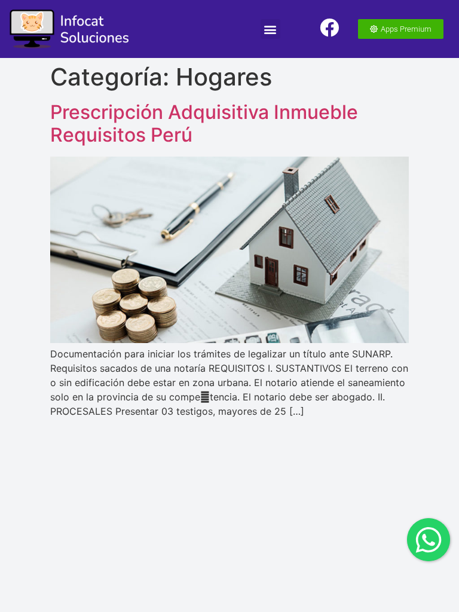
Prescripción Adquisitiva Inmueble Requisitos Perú (204, 123)
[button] (270, 29)
